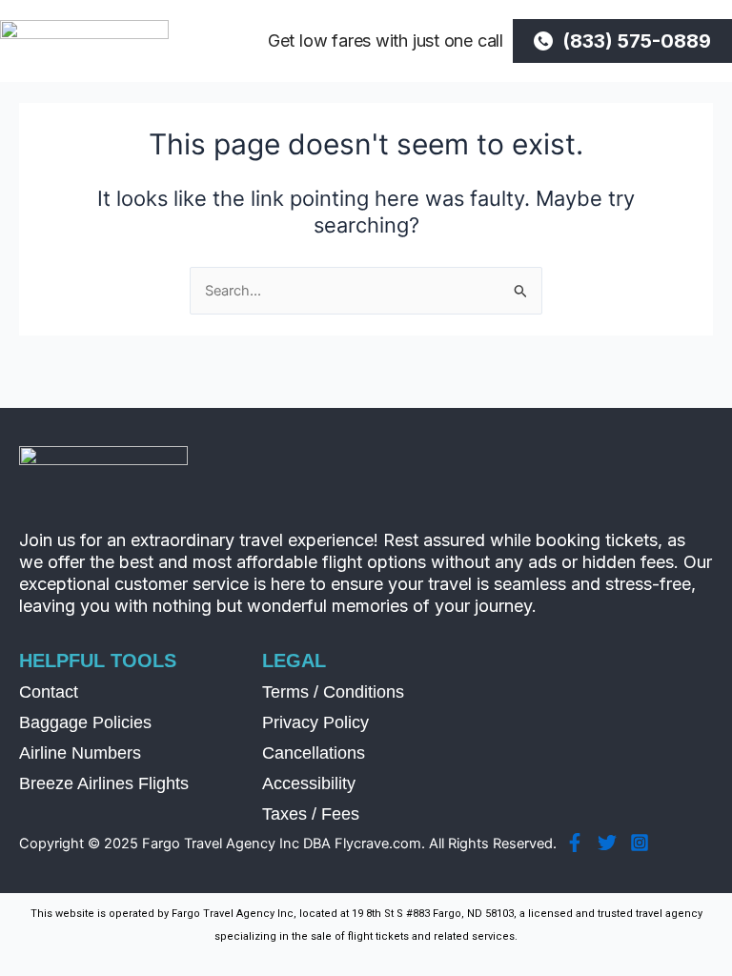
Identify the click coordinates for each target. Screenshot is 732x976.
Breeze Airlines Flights (104, 783)
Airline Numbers (80, 752)
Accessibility (309, 783)
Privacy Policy (315, 722)
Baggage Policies (85, 722)
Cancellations (313, 752)
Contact (48, 692)
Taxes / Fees (310, 814)
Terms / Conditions (333, 692)
